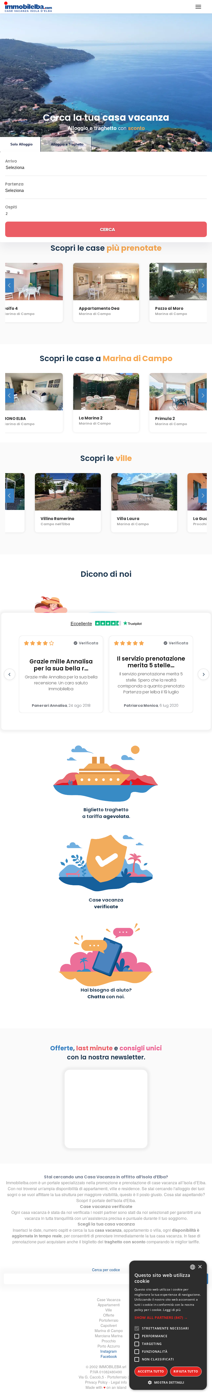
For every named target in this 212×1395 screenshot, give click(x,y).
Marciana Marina (109, 1335)
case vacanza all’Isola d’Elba (178, 1183)
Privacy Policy (96, 1382)
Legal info (119, 1382)
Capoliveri (109, 1325)
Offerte (108, 1315)
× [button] (200, 1267)
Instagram (108, 1351)
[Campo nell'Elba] (68, 489)
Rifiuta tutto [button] (185, 1371)
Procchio (109, 1340)
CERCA (107, 229)
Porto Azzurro (108, 1346)
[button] (168, 1317)
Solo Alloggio (21, 144)
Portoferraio (108, 1320)
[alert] (168, 1325)
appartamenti (96, 1188)
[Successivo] (202, 285)
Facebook (109, 1356)
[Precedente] (9, 285)
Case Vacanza (108, 1299)
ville (113, 1188)
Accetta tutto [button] (151, 1371)
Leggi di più (171, 1310)
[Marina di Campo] (106, 279)
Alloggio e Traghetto (67, 144)
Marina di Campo (109, 1330)
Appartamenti (109, 1304)
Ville (108, 1309)
